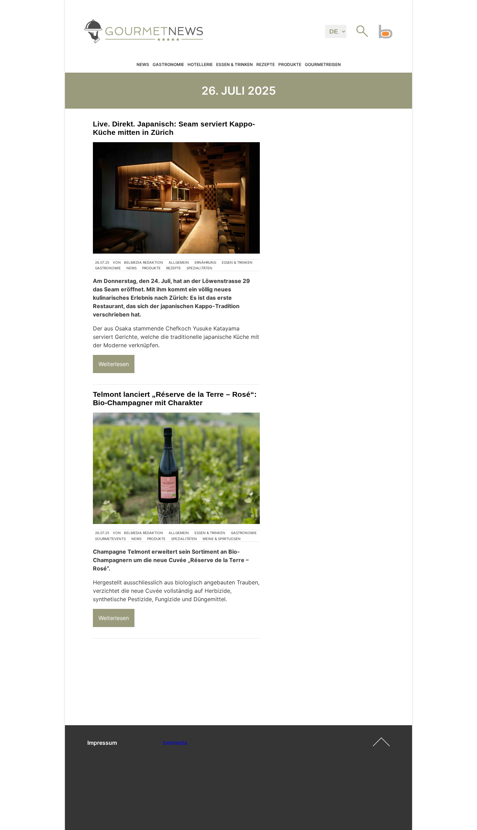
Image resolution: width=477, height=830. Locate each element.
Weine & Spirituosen (222, 539)
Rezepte (265, 64)
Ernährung (205, 262)
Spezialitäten (199, 268)
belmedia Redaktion (143, 262)
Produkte (289, 64)
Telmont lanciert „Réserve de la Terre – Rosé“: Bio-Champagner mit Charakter (175, 398)
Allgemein (179, 262)
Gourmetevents (110, 539)
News (143, 64)
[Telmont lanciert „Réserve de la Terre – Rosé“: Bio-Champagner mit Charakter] (176, 468)
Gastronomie (168, 64)
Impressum (102, 742)
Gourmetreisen (323, 64)
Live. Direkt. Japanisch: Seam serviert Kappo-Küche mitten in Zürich (174, 128)
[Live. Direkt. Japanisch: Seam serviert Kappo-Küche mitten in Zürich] (176, 198)
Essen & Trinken (234, 64)
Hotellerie (200, 64)
